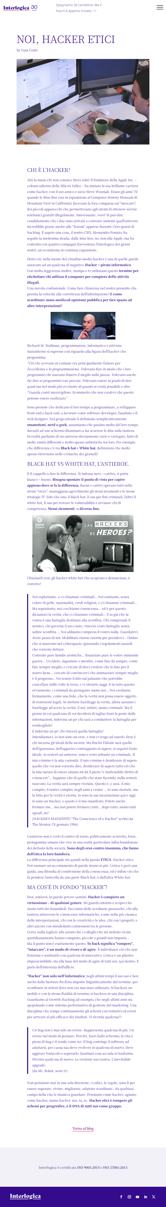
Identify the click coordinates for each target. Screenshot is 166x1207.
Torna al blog (83, 1128)
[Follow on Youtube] (137, 1197)
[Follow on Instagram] (129, 1197)
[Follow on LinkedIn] (145, 1197)
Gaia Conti (29, 50)
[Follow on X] (153, 1197)
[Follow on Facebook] (121, 1197)
